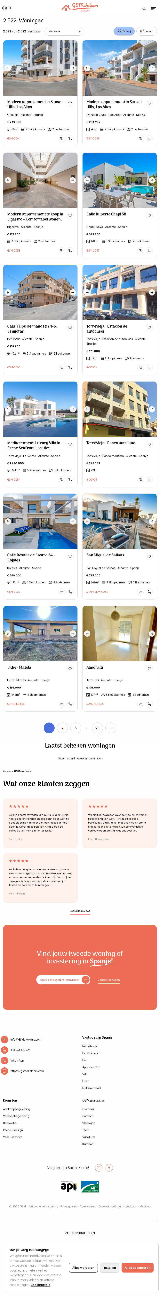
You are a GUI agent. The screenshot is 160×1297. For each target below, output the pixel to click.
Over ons (88, 1109)
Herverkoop (90, 1053)
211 (98, 728)
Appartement (91, 1067)
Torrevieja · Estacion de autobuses (106, 329)
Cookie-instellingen (110, 1206)
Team (86, 1130)
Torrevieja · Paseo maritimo (110, 443)
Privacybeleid (68, 1206)
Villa (85, 1074)
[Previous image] (8, 68)
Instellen (109, 1268)
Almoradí (94, 668)
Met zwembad (91, 1088)
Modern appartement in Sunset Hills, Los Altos (34, 104)
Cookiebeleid (88, 1206)
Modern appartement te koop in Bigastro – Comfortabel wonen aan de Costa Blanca (35, 219)
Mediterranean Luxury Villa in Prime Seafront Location (33, 446)
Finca (85, 1081)
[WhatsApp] (61, 138)
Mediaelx (145, 1206)
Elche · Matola (19, 668)
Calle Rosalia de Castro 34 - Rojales (31, 558)
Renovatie (9, 1123)
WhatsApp (17, 1060)
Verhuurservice (12, 1137)
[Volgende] (110, 728)
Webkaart (131, 1206)
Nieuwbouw (89, 1046)
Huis (85, 1060)
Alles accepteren (137, 1268)
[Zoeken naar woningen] (144, 8)
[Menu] (153, 8)
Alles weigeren (83, 1268)
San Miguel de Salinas (105, 555)
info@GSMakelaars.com (26, 1039)
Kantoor (87, 1144)
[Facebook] (109, 1167)
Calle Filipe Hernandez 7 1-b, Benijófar (32, 329)
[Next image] (73, 68)
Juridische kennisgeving (43, 1206)
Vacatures (88, 1137)
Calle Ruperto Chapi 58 (106, 214)
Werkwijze (88, 1123)
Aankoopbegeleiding (16, 1109)
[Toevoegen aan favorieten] (70, 103)
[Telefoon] (70, 138)
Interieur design (13, 1130)
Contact (87, 1116)
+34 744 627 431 (20, 1050)
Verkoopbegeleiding (16, 1116)
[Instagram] (98, 1167)
